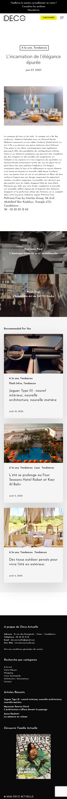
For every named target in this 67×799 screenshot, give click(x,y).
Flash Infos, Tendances (22, 383)
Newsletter (34, 10)
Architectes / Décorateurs (16, 679)
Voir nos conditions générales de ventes (23, 649)
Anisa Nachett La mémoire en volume (15, 715)
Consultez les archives (33, 6)
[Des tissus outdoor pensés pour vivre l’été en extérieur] (33, 545)
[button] (62, 17)
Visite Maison (10, 670)
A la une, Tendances (34, 47)
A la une (8, 667)
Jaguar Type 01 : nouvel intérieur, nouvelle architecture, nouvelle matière (33, 701)
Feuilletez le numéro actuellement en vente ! (34, 3)
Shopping (8, 673)
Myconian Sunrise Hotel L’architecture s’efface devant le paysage (25, 708)
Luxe (37, 468)
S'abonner (48, 18)
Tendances (48, 468)
